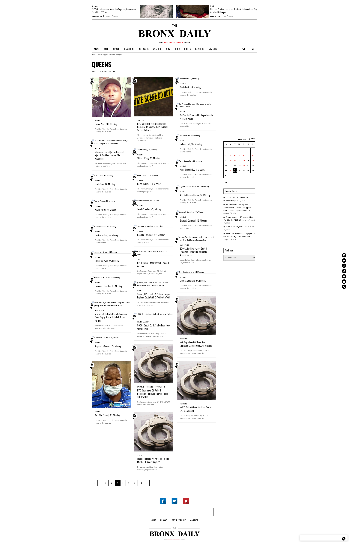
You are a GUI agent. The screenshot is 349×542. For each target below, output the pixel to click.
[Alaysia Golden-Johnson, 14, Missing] (193, 186)
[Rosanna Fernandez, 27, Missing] (148, 226)
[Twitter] (344, 260)
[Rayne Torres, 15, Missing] (103, 201)
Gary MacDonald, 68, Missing (107, 415)
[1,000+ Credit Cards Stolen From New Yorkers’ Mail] (153, 315)
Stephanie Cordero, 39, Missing (108, 346)
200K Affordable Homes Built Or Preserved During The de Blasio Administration (193, 251)
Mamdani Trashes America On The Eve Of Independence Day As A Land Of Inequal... (233, 11)
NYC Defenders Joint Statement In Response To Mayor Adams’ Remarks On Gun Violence (152, 127)
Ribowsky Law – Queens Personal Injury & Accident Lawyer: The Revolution (109, 155)
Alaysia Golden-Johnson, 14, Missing (195, 195)
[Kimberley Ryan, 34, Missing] (104, 252)
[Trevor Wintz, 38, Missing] (111, 97)
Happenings (99, 311)
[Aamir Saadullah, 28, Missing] (189, 161)
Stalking (183, 404)
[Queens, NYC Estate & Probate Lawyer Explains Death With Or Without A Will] (153, 284)
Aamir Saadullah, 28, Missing (192, 169)
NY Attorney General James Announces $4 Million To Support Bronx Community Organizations (237, 207)
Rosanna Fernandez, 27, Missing (151, 235)
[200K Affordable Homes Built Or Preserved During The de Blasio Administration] (196, 238)
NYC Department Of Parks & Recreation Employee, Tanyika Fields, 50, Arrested (152, 393)
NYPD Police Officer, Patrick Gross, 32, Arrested (153, 264)
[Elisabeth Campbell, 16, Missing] (190, 211)
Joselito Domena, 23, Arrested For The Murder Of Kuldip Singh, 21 (153, 460)
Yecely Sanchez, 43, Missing (149, 209)
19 (239, 165)
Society (140, 291)
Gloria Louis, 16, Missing (190, 87)
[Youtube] (344, 276)
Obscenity (184, 339)
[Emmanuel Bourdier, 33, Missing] (106, 277)
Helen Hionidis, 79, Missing (149, 184)
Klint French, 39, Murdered (236, 227)
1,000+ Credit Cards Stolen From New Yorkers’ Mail (153, 326)
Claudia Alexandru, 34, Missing (193, 280)
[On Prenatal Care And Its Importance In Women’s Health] (196, 105)
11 (235, 160)
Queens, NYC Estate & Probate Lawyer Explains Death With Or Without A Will (153, 295)
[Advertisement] (108, 33)
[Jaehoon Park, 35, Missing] (188, 135)
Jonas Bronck (97, 16)
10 (230, 160)
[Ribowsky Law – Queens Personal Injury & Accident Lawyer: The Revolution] (111, 142)
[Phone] (344, 287)
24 (230, 170)
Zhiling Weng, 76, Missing (148, 158)
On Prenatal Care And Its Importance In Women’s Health (196, 116)
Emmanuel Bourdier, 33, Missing (108, 286)
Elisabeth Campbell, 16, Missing (193, 220)
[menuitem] (96, 49)
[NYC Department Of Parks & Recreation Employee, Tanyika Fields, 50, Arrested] (153, 363)
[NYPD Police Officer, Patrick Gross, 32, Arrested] (153, 252)
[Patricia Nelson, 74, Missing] (104, 226)
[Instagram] (344, 266)
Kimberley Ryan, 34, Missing (107, 260)
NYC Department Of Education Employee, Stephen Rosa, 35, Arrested (196, 343)
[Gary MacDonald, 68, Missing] (111, 384)
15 (253, 160)
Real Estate (184, 245)
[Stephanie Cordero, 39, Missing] (106, 337)
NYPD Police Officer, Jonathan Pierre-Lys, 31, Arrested (195, 408)
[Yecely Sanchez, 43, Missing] (146, 200)
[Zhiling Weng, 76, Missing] (145, 149)
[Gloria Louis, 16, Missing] (188, 78)
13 (244, 160)
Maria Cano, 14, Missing (105, 184)
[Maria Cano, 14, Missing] (102, 175)
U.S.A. (212, 6)
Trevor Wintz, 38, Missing (106, 124)
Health (182, 112)
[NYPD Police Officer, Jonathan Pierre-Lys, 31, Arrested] (196, 380)
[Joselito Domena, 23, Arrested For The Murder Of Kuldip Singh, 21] (153, 431)
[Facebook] (344, 255)
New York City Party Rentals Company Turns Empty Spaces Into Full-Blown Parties (111, 317)
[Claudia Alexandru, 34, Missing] (190, 271)
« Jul (225, 182)
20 (244, 165)
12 (141, 483)
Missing (98, 121)
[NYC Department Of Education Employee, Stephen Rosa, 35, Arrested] (196, 315)
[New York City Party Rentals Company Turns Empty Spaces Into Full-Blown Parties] (111, 304)
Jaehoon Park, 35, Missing (191, 144)
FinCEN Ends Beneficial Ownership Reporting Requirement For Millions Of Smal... (114, 11)
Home (94, 54)
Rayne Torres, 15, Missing (106, 209)
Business (94, 6)
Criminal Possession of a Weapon (151, 387)
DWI (138, 259)
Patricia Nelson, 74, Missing (106, 235)
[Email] (344, 281)
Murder (140, 455)
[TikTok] (344, 271)
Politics (140, 120)
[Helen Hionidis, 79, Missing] (146, 175)
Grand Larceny (143, 322)
